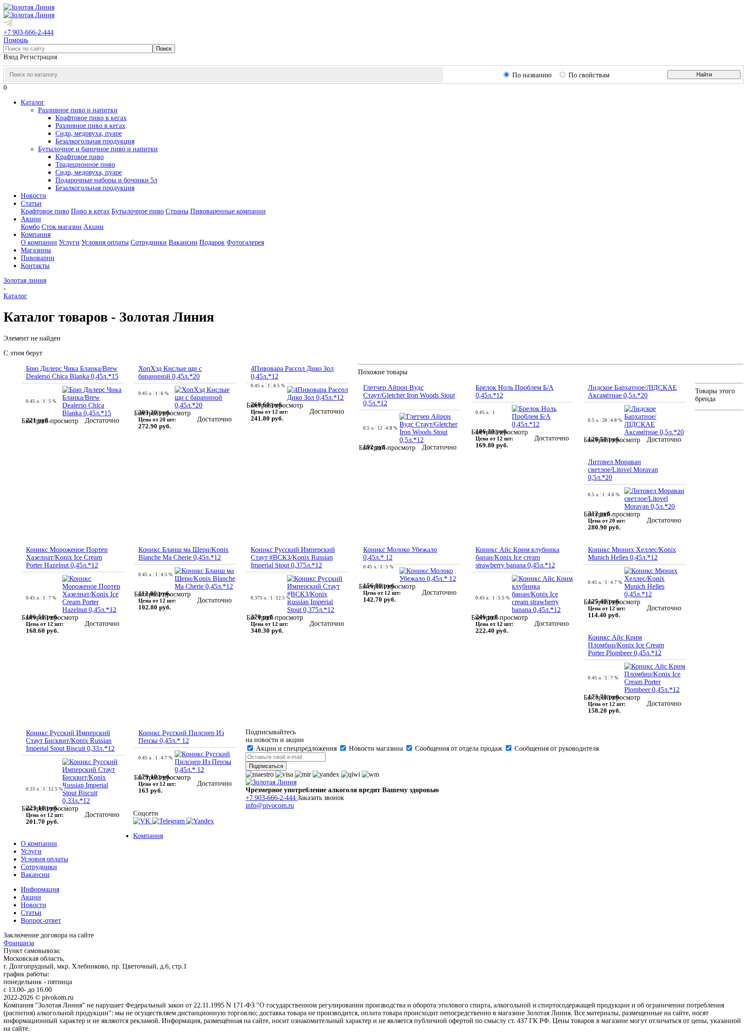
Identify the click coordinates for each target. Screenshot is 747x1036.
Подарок (212, 242)
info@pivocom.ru (270, 805)
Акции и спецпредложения (296, 748)
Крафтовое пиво (79, 156)
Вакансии (183, 242)
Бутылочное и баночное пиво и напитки (98, 149)
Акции (93, 226)
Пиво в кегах (90, 211)
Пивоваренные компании (228, 211)
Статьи (31, 912)
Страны (177, 211)
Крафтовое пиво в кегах (91, 117)
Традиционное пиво (85, 164)
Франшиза (18, 943)
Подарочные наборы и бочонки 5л (106, 180)
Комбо (30, 226)
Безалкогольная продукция (94, 141)
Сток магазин (62, 226)
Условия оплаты (105, 242)
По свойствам (589, 75)
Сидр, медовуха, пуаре (88, 133)
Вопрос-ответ (41, 920)
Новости (33, 904)
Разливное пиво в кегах (90, 125)
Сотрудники (149, 242)
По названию (532, 75)
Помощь (15, 40)
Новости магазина (376, 748)
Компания (148, 835)
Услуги (69, 242)
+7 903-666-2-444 (28, 32)
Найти (704, 74)
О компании (39, 242)
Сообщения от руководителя (556, 748)
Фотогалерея (245, 242)
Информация (40, 889)
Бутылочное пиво (138, 211)
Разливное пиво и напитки (78, 110)
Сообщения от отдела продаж (458, 748)
